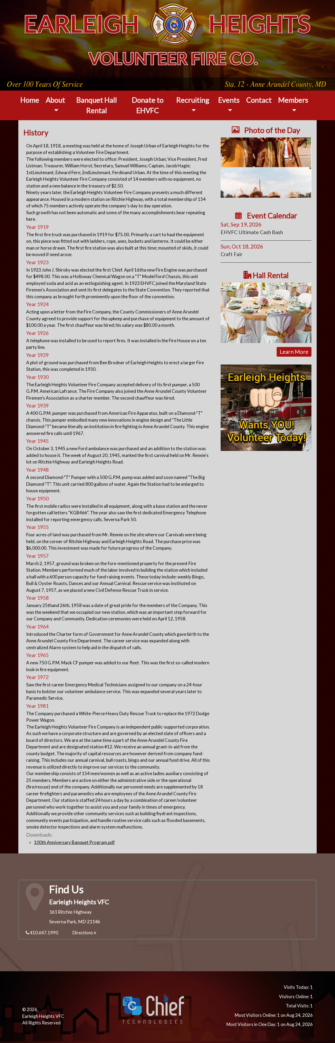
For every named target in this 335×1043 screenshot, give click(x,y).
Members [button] (293, 100)
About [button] (55, 100)
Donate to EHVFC (148, 105)
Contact (259, 100)
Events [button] (229, 100)
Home (29, 100)
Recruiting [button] (192, 100)
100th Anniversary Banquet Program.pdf (74, 842)
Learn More (294, 351)
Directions (83, 932)
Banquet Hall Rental (96, 105)
